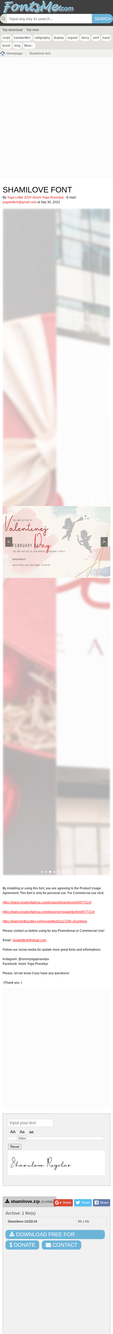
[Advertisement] (56, 119)
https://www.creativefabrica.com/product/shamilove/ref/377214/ (47, 902)
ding (17, 45)
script (6, 38)
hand (106, 38)
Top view (32, 30)
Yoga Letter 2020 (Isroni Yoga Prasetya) (35, 197)
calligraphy (42, 38)
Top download (12, 30)
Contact (64, 1245)
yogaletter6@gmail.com (20, 202)
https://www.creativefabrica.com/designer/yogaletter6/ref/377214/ (49, 912)
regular (73, 38)
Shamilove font (39, 53)
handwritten (22, 38)
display (59, 38)
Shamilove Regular (41, 1163)
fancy (85, 38)
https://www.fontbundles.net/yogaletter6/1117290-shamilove (45, 921)
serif (96, 38)
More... (29, 45)
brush (6, 45)
